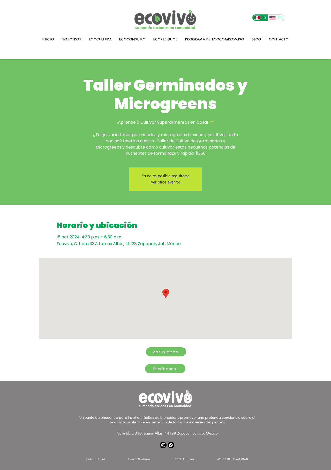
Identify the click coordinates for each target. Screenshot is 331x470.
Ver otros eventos (165, 182)
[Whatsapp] (171, 445)
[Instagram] (163, 445)
